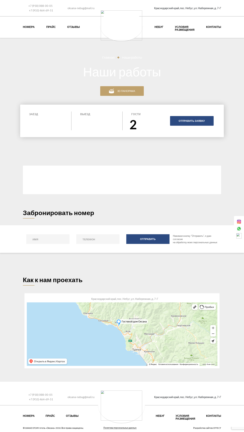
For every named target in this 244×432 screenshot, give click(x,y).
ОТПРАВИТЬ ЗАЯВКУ (192, 120)
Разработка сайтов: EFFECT (207, 428)
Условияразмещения (185, 28)
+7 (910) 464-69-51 (40, 10)
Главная (108, 57)
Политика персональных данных (119, 428)
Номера (29, 26)
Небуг (159, 26)
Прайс (51, 26)
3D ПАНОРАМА (126, 90)
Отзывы (73, 26)
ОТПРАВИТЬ (148, 238)
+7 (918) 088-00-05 (40, 5)
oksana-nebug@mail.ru (81, 8)
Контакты (213, 26)
